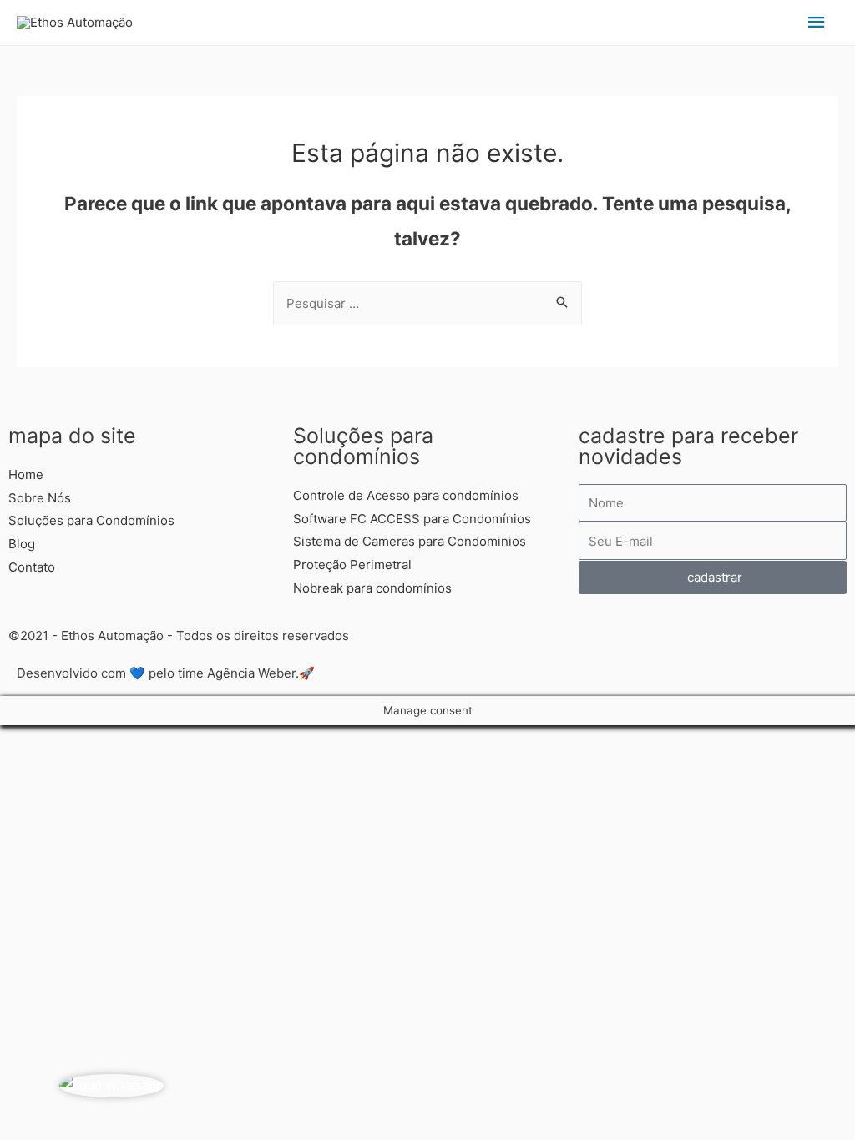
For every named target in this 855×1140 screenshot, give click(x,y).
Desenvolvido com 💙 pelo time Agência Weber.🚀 (166, 673)
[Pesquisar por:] (427, 303)
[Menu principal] (817, 22)
